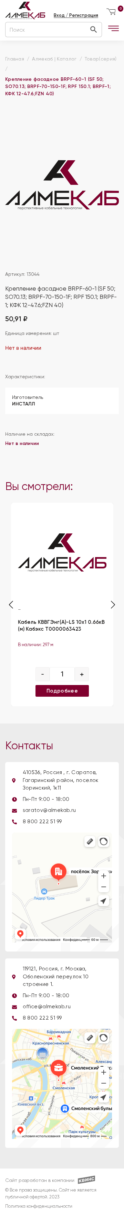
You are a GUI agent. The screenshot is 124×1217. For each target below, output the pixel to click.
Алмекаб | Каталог (54, 59)
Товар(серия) (101, 59)
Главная (14, 59)
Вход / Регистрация (76, 15)
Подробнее (62, 691)
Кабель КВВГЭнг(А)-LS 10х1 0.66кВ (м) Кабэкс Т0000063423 (61, 625)
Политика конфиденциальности (38, 1206)
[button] (113, 605)
